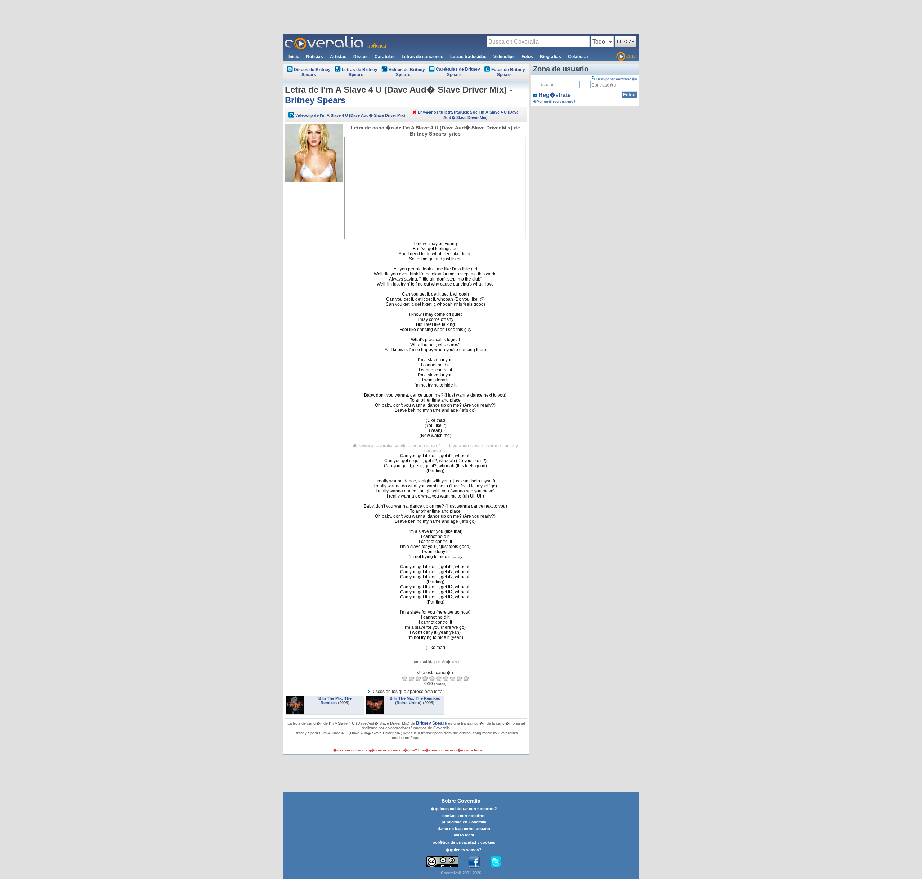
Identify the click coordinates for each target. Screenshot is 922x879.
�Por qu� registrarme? (554, 101)
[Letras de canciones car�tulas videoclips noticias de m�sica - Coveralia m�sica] (324, 38)
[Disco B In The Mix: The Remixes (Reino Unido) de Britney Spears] (375, 698)
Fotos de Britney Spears (508, 72)
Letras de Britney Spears (359, 72)
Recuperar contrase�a (616, 79)
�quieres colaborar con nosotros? (464, 809)
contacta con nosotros (463, 815)
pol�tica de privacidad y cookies (464, 842)
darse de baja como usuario (464, 828)
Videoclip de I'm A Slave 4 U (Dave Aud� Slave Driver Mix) (350, 115)
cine (631, 56)
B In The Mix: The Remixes (335, 700)
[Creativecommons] (442, 861)
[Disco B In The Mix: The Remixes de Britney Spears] (295, 698)
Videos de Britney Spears (407, 72)
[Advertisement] (461, 16)
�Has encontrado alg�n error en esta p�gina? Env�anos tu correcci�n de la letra (407, 750)
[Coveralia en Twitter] (495, 862)
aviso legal (464, 835)
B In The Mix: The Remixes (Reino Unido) (415, 700)
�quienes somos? (464, 850)
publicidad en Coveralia (464, 822)
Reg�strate (554, 95)
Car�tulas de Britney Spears (458, 72)
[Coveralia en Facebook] (474, 862)
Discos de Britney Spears (312, 72)
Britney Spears (315, 100)
